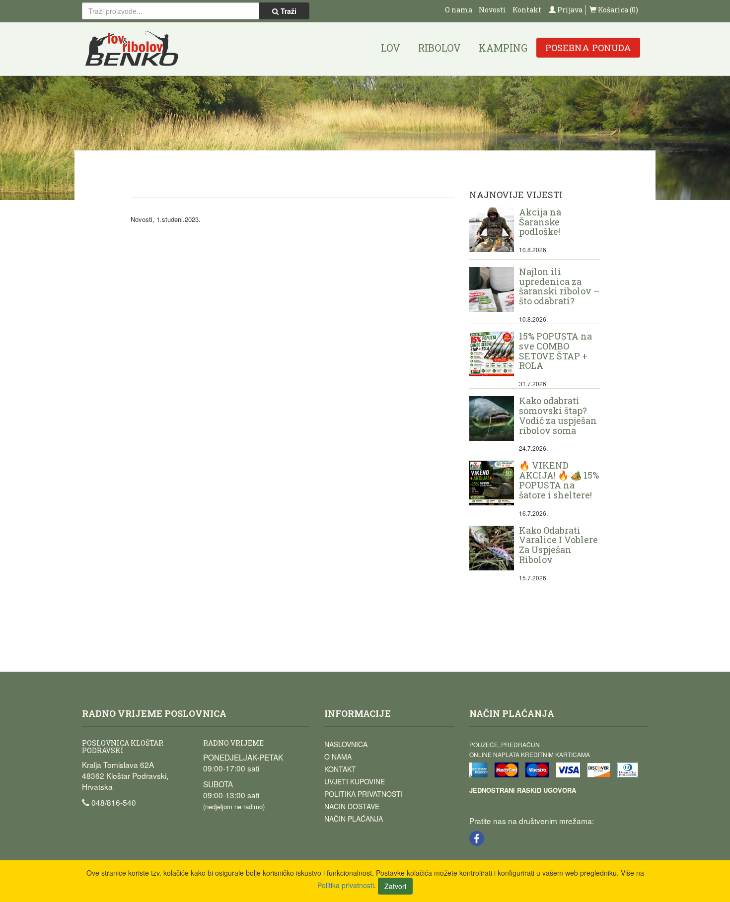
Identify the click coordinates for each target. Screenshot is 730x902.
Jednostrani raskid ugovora (522, 790)
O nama (458, 9)
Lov (390, 47)
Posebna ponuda (588, 48)
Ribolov (439, 47)
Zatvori (395, 886)
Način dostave (351, 806)
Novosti (492, 9)
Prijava (569, 9)
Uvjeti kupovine (354, 781)
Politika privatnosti (363, 794)
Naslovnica (345, 744)
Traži (287, 11)
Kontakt (526, 9)
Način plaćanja (353, 819)
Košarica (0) (617, 9)
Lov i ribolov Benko (132, 48)
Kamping (503, 47)
